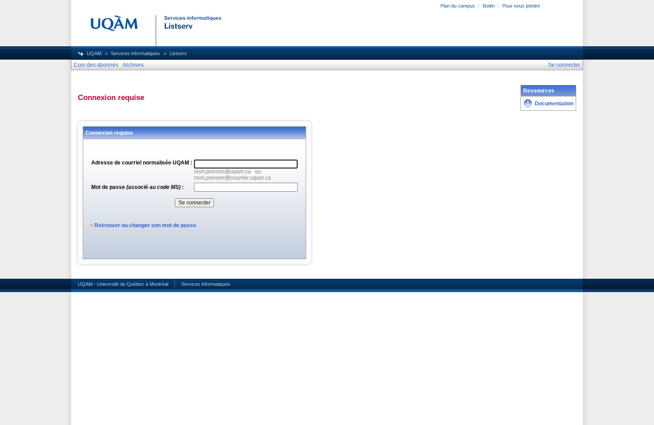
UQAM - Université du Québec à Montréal (123, 284)
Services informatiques (135, 53)
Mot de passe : (137, 187)
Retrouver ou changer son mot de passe (145, 225)
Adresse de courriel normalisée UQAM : (141, 163)
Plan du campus (457, 5)
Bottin (489, 5)
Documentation (554, 103)
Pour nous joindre (521, 5)
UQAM (94, 53)
